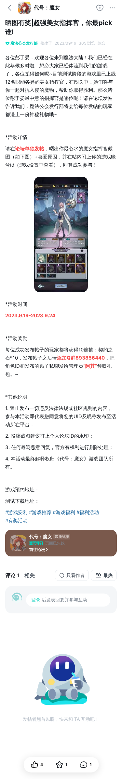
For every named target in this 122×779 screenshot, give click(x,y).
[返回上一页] (9, 7)
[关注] (99, 7)
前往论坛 (37, 549)
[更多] (112, 7)
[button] (86, 765)
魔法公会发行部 (24, 43)
